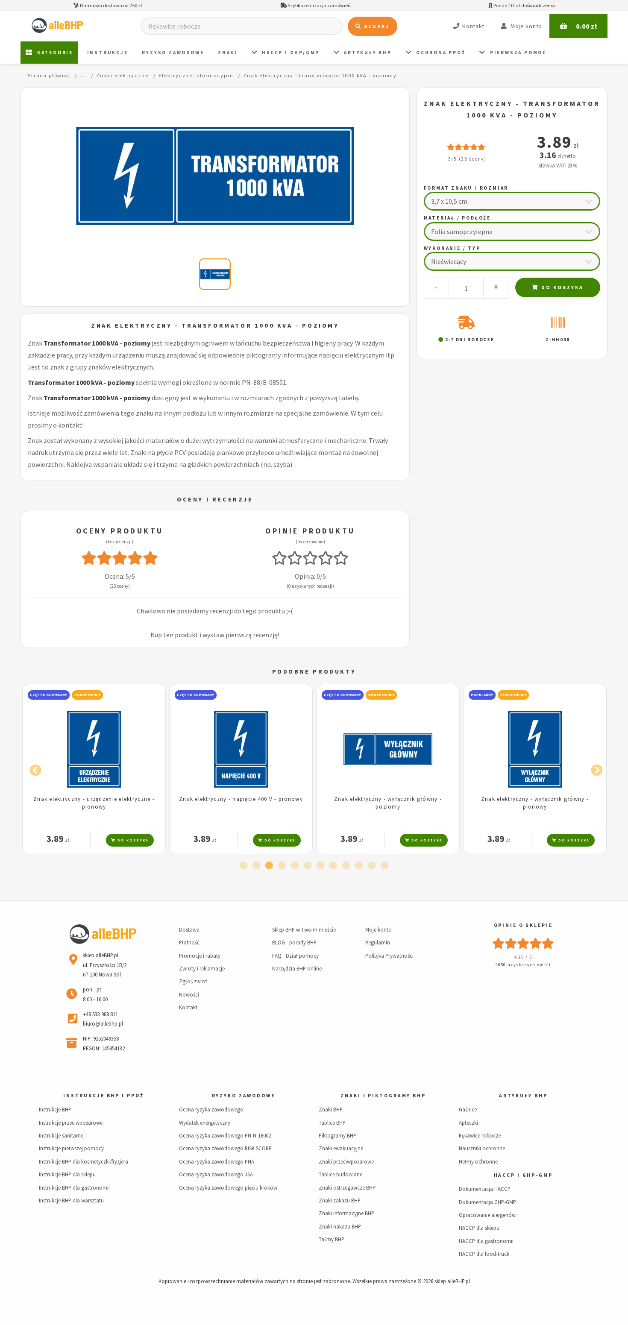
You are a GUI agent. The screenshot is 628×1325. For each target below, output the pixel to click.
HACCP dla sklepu (479, 1227)
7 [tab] (320, 866)
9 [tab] (346, 866)
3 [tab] (269, 866)
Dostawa (189, 929)
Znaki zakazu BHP (340, 1200)
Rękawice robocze (480, 1135)
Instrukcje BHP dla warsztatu (71, 1200)
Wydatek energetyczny (204, 1122)
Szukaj (376, 26)
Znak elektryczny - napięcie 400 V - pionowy (241, 798)
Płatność (189, 942)
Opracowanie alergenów (487, 1214)
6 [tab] (307, 866)
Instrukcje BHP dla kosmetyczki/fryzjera (83, 1161)
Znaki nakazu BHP (340, 1226)
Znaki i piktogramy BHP (383, 1096)
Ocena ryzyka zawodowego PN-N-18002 (225, 1135)
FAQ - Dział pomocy (295, 955)
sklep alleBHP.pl (452, 1281)
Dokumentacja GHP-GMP (487, 1202)
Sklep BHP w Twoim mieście (304, 929)
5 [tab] (295, 866)
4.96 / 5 (523, 957)
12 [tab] (384, 866)
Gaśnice (468, 1109)
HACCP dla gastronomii (486, 1240)
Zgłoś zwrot (193, 981)
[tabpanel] (94, 769)
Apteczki (468, 1122)
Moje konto (378, 929)
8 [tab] (333, 866)
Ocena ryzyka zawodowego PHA (216, 1161)
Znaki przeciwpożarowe (346, 1161)
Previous (33, 768)
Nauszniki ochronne (482, 1148)
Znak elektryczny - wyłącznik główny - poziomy (388, 802)
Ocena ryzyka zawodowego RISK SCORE (225, 1148)
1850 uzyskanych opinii (523, 964)
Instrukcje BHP (55, 1109)
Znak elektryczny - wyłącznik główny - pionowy (535, 802)
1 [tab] (243, 866)
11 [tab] (371, 866)
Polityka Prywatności (389, 955)
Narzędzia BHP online (297, 968)
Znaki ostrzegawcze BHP (347, 1187)
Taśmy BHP (331, 1239)
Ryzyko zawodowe (173, 53)
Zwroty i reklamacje (202, 968)
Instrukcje (107, 53)
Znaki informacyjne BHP (346, 1213)
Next (594, 768)
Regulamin (377, 942)
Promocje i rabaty (199, 955)
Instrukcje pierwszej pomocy (71, 1148)
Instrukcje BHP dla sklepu (67, 1174)
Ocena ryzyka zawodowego (211, 1109)
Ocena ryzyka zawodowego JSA (216, 1174)
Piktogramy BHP (337, 1135)
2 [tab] (256, 866)
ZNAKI (228, 53)
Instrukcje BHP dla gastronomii (74, 1187)
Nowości (189, 994)
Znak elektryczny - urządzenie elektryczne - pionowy (94, 802)
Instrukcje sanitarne (61, 1135)
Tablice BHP (332, 1122)
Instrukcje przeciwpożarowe (71, 1122)
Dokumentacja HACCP (485, 1188)
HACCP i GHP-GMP (523, 1175)
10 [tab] (359, 866)
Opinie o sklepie (523, 925)
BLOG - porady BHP (294, 942)
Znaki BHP (331, 1109)
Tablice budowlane (340, 1174)
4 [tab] (282, 866)
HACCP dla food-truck (484, 1253)
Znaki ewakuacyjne (341, 1148)
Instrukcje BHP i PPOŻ (103, 1096)
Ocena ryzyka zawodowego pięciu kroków (228, 1187)
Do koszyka (561, 287)
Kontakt (188, 1007)
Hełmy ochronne (478, 1161)
